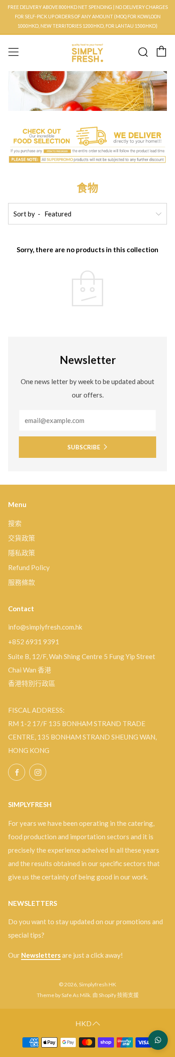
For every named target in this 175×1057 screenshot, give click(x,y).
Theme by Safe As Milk (63, 995)
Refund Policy (29, 567)
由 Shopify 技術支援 (115, 995)
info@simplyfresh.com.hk (45, 627)
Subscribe (83, 447)
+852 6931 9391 (33, 642)
